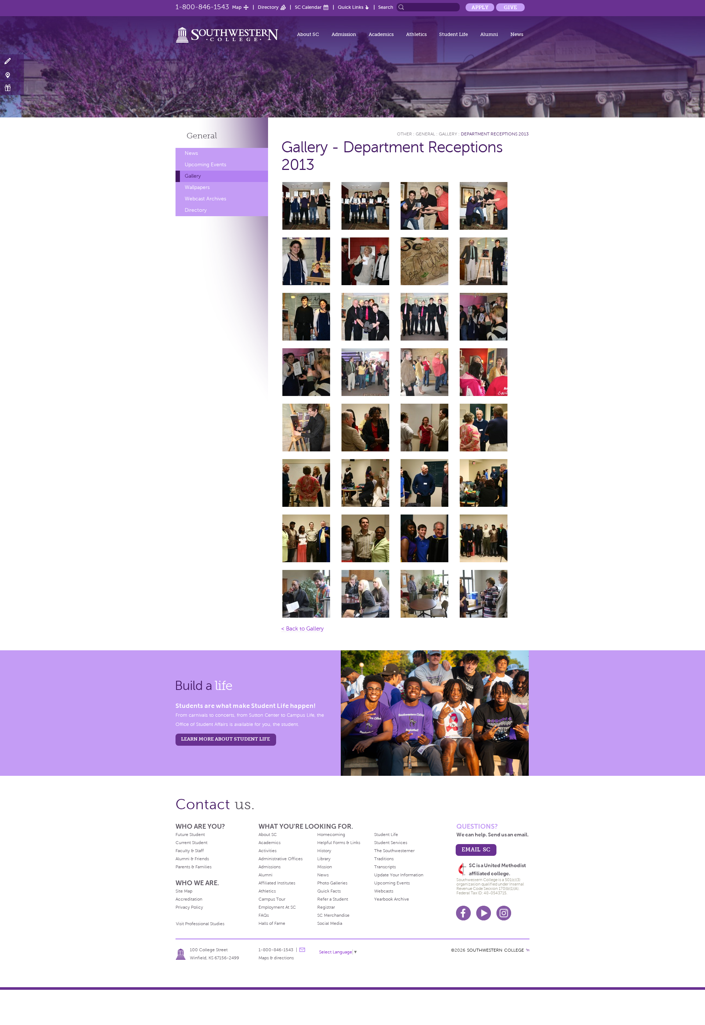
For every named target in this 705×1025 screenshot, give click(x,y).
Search (385, 7)
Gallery (193, 176)
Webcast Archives (205, 198)
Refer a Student (332, 899)
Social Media (329, 923)
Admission (344, 34)
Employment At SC (277, 907)
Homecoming (331, 834)
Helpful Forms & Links (338, 842)
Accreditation (189, 899)
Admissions (269, 866)
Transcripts (385, 866)
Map (237, 7)
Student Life (453, 34)
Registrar (326, 907)
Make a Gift (12, 88)
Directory (268, 7)
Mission (324, 866)
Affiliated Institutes (276, 883)
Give (510, 7)
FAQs (263, 915)
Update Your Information (398, 874)
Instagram (503, 913)
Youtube (483, 913)
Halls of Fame (271, 923)
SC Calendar (308, 7)
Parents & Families (194, 866)
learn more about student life (225, 739)
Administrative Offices (280, 858)
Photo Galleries (332, 883)
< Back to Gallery (302, 629)
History (324, 850)
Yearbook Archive (391, 899)
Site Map (184, 891)
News (516, 34)
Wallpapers (197, 187)
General (202, 135)
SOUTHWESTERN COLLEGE (495, 950)
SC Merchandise (333, 915)
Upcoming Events (205, 164)
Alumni (489, 34)
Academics (381, 34)
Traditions (384, 858)
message (302, 950)
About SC (308, 34)
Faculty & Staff (190, 850)
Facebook (463, 913)
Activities (267, 850)
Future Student (190, 834)
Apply (479, 7)
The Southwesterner (394, 850)
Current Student (191, 842)
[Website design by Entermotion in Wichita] (527, 950)
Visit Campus (12, 75)
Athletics (416, 34)
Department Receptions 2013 (495, 134)
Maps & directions (276, 957)
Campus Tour (271, 899)
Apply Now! (12, 61)
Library (323, 858)
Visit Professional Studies (200, 923)
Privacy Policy (189, 907)
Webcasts (383, 891)
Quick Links (351, 7)
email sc (476, 849)
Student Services (390, 842)
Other (404, 134)
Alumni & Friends (192, 858)
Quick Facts (329, 891)
